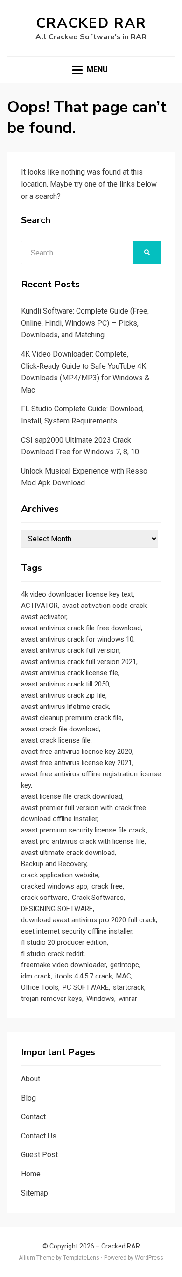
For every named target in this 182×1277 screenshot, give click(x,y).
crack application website (59, 875)
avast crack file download (60, 729)
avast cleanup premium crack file (71, 718)
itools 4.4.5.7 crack (83, 976)
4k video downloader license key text (77, 594)
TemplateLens (81, 1258)
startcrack (128, 987)
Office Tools (39, 987)
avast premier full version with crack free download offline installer (83, 813)
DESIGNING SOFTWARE (57, 909)
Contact (33, 1116)
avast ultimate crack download (68, 852)
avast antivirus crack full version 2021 (78, 661)
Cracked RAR (91, 23)
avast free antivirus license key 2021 (76, 763)
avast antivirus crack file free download (81, 628)
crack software (44, 897)
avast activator (43, 617)
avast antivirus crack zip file (63, 695)
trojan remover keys (51, 998)
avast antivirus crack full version (70, 650)
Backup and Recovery (53, 864)
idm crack (36, 976)
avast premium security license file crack (83, 830)
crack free (107, 886)
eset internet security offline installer (76, 931)
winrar (128, 998)
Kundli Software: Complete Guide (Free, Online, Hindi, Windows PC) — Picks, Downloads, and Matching (85, 322)
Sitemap (34, 1193)
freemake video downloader (63, 965)
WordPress (149, 1258)
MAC (123, 976)
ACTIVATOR (39, 605)
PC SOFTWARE (86, 987)
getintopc (124, 965)
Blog (28, 1098)
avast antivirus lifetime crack (65, 706)
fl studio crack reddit (52, 953)
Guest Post (39, 1154)
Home (31, 1173)
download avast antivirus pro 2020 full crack (88, 920)
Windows (100, 998)
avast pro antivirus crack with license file (83, 841)
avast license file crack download (71, 796)
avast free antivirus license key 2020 (76, 751)
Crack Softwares (98, 897)
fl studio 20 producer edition (64, 942)
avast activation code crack (104, 605)
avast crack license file (56, 740)
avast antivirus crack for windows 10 (77, 639)
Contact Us (38, 1135)
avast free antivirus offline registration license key (91, 779)
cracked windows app (54, 886)
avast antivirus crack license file (69, 673)
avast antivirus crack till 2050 (65, 684)
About (30, 1078)
